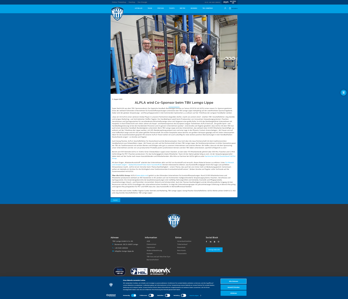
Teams (150, 8)
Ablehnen (233, 293)
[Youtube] (215, 241)
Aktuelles (138, 8)
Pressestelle (182, 253)
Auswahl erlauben (234, 287)
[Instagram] (219, 241)
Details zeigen (194, 295)
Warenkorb (181, 247)
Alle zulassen (233, 281)
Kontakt (150, 253)
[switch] (151, 295)
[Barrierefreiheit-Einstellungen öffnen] (344, 93)
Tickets (171, 8)
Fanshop (132, 2)
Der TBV (182, 8)
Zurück (115, 200)
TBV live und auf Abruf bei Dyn (158, 256)
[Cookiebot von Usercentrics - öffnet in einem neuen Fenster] (111, 295)
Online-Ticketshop (119, 2)
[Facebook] (207, 241)
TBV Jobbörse (207, 8)
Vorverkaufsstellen (184, 241)
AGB (148, 241)
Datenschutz (151, 244)
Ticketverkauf (182, 244)
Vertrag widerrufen (214, 250)
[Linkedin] (211, 241)
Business (194, 8)
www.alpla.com (142, 175)
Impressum (151, 247)
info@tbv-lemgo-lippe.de (124, 251)
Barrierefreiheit (153, 260)
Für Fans (160, 8)
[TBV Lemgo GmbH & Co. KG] (117, 14)
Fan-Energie (142, 2)
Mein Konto (181, 250)
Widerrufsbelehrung (154, 250)
